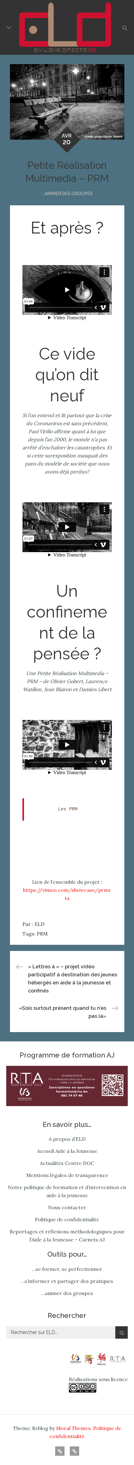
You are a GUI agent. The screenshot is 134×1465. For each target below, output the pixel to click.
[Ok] (121, 1332)
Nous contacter (67, 1207)
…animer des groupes (67, 1293)
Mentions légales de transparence (67, 1175)
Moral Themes (73, 1428)
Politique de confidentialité (67, 1219)
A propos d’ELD (67, 1139)
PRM (42, 934)
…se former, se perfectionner (67, 1269)
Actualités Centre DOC (67, 1163)
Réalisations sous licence (98, 1379)
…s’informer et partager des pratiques (67, 1281)
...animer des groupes (67, 193)
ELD (40, 924)
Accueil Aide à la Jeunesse (67, 1151)
